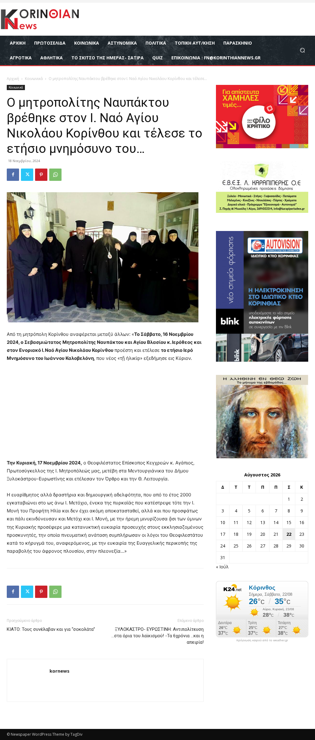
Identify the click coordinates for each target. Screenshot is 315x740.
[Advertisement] (105, 413)
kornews (60, 671)
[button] (302, 50)
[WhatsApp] (55, 175)
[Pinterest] (41, 175)
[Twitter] (27, 175)
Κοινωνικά (34, 78)
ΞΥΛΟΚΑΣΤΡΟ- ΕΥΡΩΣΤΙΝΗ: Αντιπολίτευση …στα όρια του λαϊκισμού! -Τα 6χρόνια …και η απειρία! (157, 636)
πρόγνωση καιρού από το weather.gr (262, 640)
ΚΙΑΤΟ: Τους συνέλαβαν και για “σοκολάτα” (51, 629)
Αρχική (13, 78)
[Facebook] (13, 175)
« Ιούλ (222, 567)
